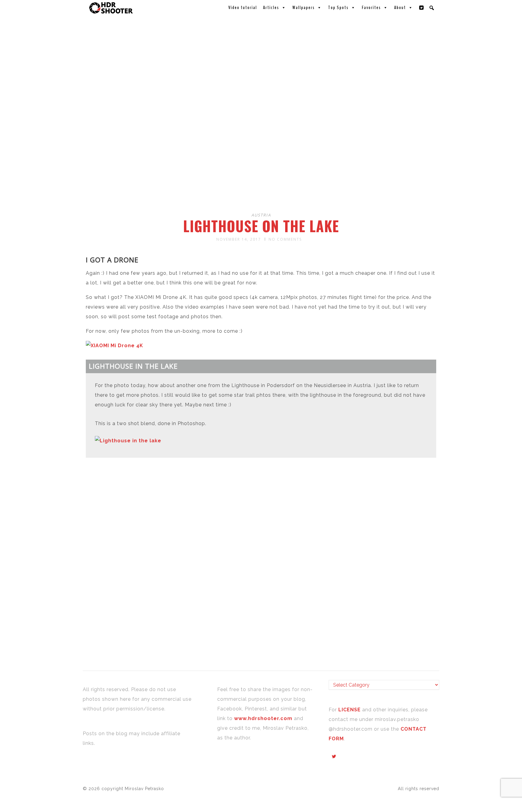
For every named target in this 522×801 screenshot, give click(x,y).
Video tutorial (242, 7)
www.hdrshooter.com (263, 718)
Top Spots (338, 7)
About (400, 7)
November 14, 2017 (238, 239)
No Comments (285, 239)
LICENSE (350, 710)
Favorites (371, 7)
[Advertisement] (262, 159)
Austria (261, 215)
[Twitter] (421, 8)
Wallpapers (303, 7)
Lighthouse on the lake (261, 225)
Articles (271, 7)
